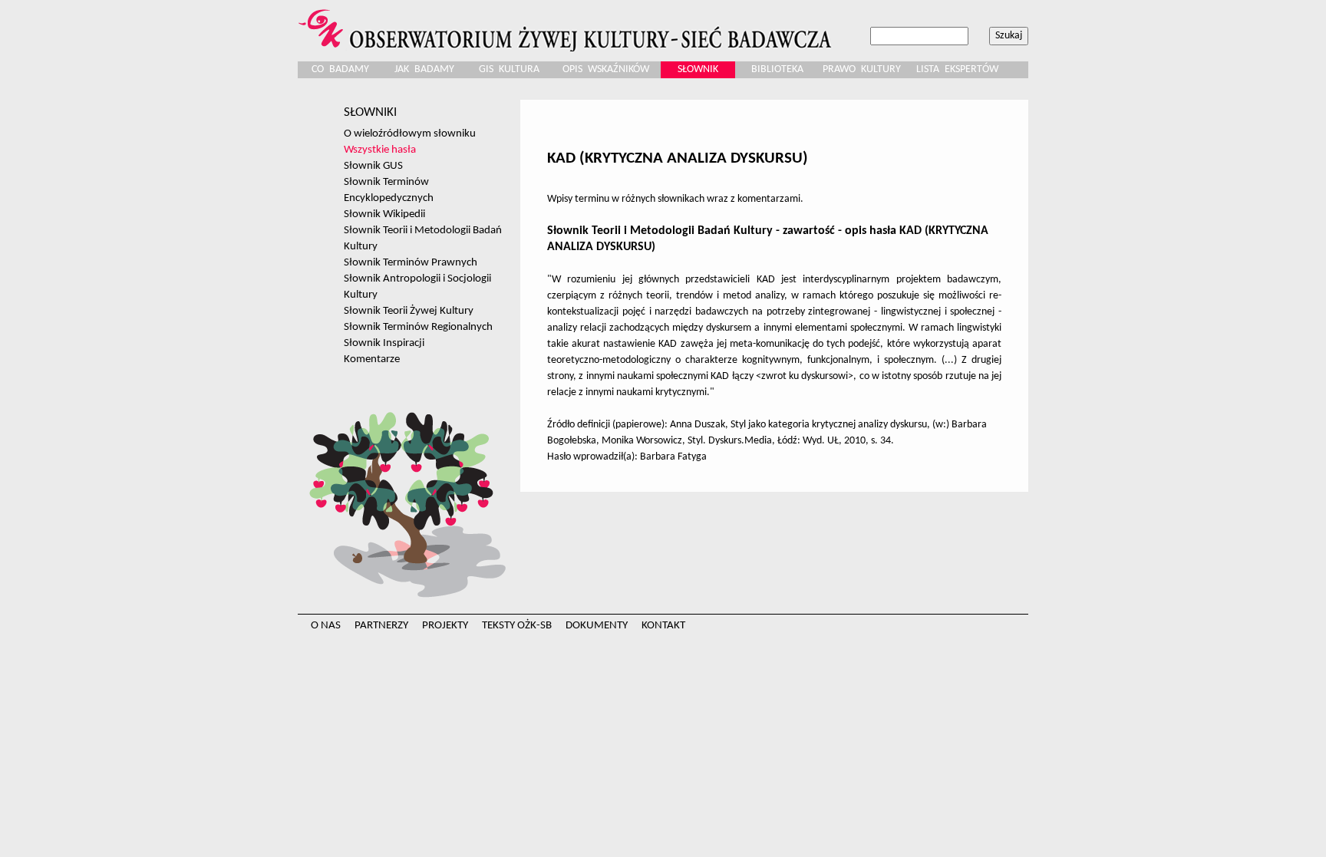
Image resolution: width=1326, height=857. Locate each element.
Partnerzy (381, 625)
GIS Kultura (509, 69)
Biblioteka (777, 69)
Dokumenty (597, 625)
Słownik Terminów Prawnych (410, 262)
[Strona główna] (567, 25)
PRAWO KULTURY (862, 69)
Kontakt (663, 625)
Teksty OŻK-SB (517, 625)
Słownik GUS (373, 166)
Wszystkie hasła (380, 149)
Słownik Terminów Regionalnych (418, 327)
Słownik (698, 69)
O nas (326, 625)
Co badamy (340, 69)
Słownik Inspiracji (384, 343)
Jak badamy (424, 69)
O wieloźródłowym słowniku (410, 133)
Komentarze (372, 359)
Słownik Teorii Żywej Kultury (408, 311)
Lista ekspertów (957, 69)
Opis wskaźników (605, 69)
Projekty (445, 625)
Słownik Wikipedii (384, 214)
